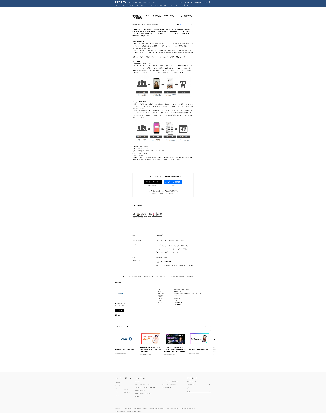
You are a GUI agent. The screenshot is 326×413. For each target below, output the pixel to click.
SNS (166, 249)
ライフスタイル (168, 5)
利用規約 (145, 408)
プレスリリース (170, 245)
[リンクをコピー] (192, 24)
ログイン (204, 2)
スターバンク (174, 252)
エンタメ (142, 5)
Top (116, 5)
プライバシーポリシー (127, 408)
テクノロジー (122, 5)
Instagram (159, 249)
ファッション (158, 5)
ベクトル (185, 249)
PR (157, 245)
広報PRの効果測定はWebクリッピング (143, 393)
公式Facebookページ (191, 381)
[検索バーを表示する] (210, 2)
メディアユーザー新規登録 (172, 182)
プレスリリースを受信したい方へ (123, 389)
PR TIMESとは (118, 383)
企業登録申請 (197, 2)
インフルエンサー (162, 252)
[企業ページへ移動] (120, 294)
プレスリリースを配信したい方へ (123, 392)
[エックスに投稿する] (178, 24)
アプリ (136, 5)
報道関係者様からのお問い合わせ (156, 408)
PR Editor (137, 396)
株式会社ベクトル (137, 276)
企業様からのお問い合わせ (172, 408)
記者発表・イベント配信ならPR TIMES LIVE (145, 387)
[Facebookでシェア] (181, 24)
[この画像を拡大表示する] (140, 215)
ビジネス (176, 5)
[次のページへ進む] (215, 339)
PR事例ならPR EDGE (166, 387)
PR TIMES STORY (139, 381)
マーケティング (175, 249)
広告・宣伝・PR (161, 240)
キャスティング (182, 245)
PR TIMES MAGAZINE (140, 390)
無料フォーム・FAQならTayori (169, 384)
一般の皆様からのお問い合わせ (188, 408)
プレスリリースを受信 (186, 2)
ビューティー (149, 5)
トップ (118, 276)
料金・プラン (118, 386)
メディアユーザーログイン (153, 182)
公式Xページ (189, 388)
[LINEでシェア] (184, 24)
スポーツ (187, 5)
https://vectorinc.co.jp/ (143, 162)
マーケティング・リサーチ (176, 240)
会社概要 (117, 408)
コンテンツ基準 (137, 408)
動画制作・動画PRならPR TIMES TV (143, 384)
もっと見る (208, 326)
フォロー (119, 310)
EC (162, 245)
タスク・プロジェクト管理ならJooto (170, 381)
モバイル (130, 5)
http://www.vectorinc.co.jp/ (181, 289)
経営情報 (159, 235)
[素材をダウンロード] (189, 24)
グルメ (182, 5)
